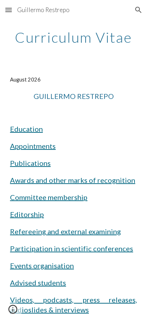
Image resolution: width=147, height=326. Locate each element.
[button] (8, 10)
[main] (73, 37)
